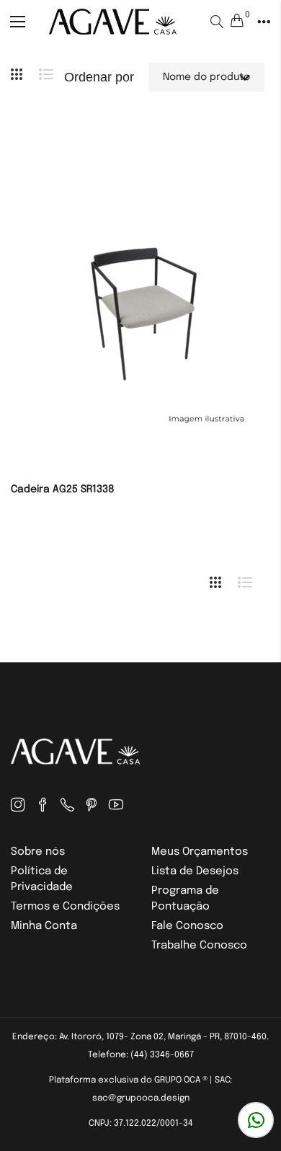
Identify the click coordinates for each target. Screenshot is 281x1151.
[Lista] (51, 77)
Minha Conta (44, 926)
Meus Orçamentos (199, 852)
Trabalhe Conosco (199, 945)
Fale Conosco (187, 926)
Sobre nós (38, 852)
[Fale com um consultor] (256, 1120)
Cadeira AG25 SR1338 (63, 489)
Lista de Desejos (194, 871)
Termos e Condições (65, 906)
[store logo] (113, 21)
